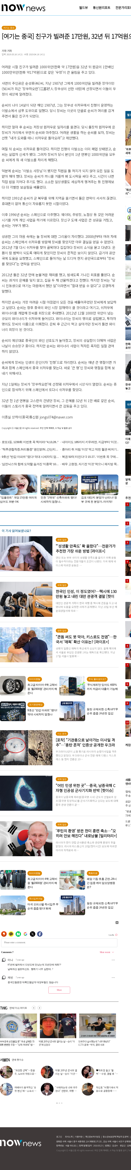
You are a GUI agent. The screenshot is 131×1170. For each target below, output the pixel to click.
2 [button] (59, 1103)
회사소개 (68, 1136)
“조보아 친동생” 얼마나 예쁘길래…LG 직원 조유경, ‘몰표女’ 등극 (66, 1074)
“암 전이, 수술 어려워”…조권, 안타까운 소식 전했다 (24, 1091)
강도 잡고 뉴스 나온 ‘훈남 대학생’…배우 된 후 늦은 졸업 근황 (65, 1091)
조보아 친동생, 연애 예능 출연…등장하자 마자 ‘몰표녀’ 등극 (107, 1074)
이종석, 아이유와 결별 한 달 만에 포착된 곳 (25, 1072)
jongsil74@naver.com (56, 417)
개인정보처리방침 (92, 1136)
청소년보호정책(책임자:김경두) (116, 1136)
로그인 (59, 1136)
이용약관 (79, 1136)
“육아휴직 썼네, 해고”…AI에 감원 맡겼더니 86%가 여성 (56, 1043)
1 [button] (57, 1103)
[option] (57, 1031)
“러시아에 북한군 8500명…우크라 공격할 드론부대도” (96, 1043)
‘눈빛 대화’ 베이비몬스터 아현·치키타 (107, 1089)
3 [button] (61, 1103)
